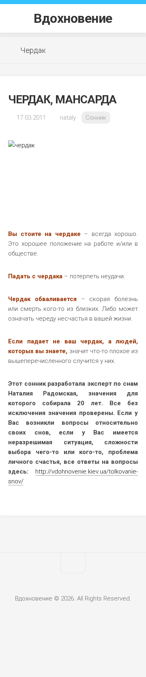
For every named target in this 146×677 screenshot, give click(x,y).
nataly (68, 117)
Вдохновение (73, 18)
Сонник (96, 117)
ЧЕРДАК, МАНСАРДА (62, 99)
